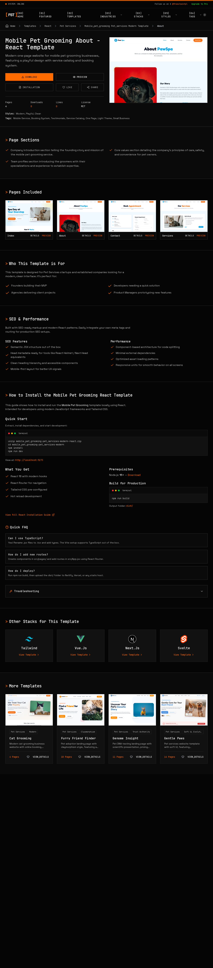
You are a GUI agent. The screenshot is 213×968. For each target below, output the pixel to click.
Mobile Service (21, 118)
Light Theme (105, 118)
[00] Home (20, 15)
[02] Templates (74, 15)
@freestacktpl (179, 4)
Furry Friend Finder (78, 738)
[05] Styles (166, 15)
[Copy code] (203, 433)
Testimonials (58, 118)
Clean (38, 113)
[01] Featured (45, 15)
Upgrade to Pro (199, 4)
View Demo (160, 69)
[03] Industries (108, 15)
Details (34, 235)
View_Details (41, 756)
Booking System (40, 118)
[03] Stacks (138, 15)
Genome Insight (125, 738)
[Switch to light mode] (205, 15)
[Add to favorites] (28, 756)
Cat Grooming (20, 738)
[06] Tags (192, 15)
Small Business (121, 118)
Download (134, 475)
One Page (91, 118)
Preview (46, 235)
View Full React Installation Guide (28, 514)
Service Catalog (75, 118)
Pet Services (18, 731)
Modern (20, 113)
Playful (29, 113)
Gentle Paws (174, 738)
